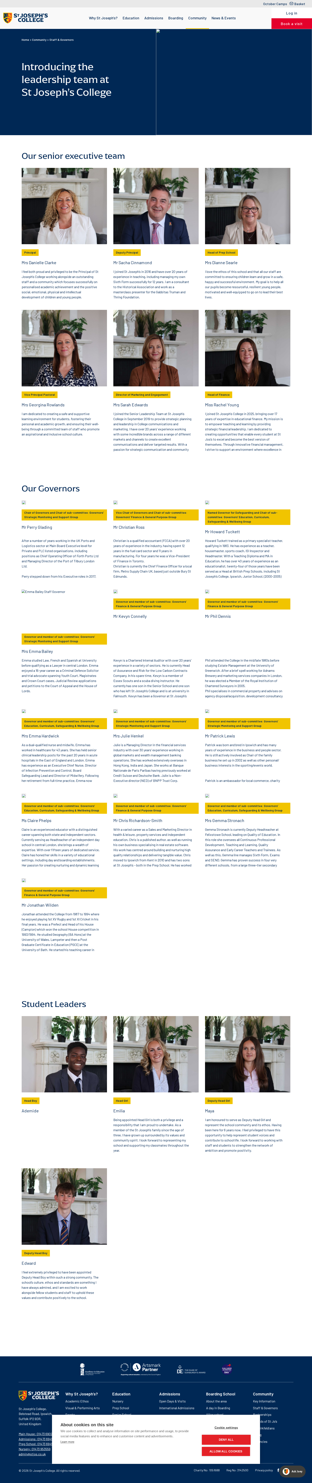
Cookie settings (226, 1427)
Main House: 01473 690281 (37, 1434)
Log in (291, 13)
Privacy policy (264, 1470)
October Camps (275, 4)
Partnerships (262, 1414)
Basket (299, 4)
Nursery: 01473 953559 (35, 1449)
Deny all (226, 1439)
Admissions (153, 18)
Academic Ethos (77, 1401)
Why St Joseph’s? (103, 18)
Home (25, 39)
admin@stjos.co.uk (32, 1454)
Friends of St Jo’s (265, 1421)
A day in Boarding (218, 1408)
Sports (70, 1414)
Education (131, 18)
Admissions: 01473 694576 (37, 1439)
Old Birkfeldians (264, 1428)
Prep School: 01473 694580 (38, 1444)
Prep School (120, 1408)
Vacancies (260, 1441)
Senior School (121, 1414)
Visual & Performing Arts (82, 1408)
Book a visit (292, 23)
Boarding (175, 18)
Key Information (264, 1401)
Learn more (67, 1441)
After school (214, 1414)
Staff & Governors (265, 1408)
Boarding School (220, 1393)
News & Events (224, 18)
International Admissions (176, 1408)
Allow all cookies (225, 1451)
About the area (216, 1401)
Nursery (117, 1401)
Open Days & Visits (172, 1401)
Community (197, 18)
